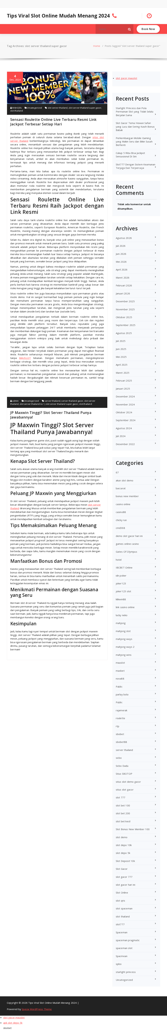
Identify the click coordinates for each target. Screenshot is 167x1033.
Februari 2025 (124, 380)
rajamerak (121, 710)
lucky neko (122, 615)
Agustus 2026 (124, 238)
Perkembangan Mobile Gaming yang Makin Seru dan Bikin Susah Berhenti (134, 141)
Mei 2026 (121, 261)
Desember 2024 (125, 396)
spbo (119, 964)
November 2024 (125, 404)
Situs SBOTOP (124, 773)
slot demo (122, 837)
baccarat (121, 488)
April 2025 (122, 364)
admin (15, 400)
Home (96, 45)
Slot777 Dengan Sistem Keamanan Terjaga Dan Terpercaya (135, 166)
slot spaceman (124, 908)
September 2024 (126, 420)
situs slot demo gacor (128, 781)
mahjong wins (123, 654)
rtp (117, 726)
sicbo (119, 757)
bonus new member (127, 496)
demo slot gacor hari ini (129, 536)
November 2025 (125, 309)
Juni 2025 (121, 349)
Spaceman (122, 932)
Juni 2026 (121, 253)
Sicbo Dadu (122, 765)
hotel (119, 559)
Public (119, 702)
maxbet (120, 670)
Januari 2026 (123, 293)
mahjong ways (124, 639)
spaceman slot (124, 948)
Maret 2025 (122, 372)
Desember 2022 (125, 444)
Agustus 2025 (124, 333)
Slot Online (122, 892)
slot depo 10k (124, 845)
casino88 (121, 512)
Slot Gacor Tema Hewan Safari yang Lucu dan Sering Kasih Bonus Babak (135, 126)
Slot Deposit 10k (125, 861)
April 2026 (122, 269)
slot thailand (16, 110)
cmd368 (120, 528)
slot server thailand (58, 107)
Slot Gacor (122, 868)
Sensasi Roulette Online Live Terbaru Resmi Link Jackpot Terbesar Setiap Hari (53, 121)
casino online (123, 504)
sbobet (120, 734)
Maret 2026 (122, 277)
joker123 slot (123, 591)
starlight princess (126, 972)
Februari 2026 (124, 285)
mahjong (121, 623)
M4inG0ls (17, 107)
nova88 (120, 678)
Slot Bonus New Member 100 (133, 829)
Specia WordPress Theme (37, 1009)
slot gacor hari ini (125, 884)
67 (117, 472)
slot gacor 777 (124, 876)
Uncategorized (34, 107)
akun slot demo (124, 480)
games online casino (127, 543)
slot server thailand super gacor (85, 107)
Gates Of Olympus (126, 551)
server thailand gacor (72, 400)
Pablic (119, 686)
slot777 (120, 924)
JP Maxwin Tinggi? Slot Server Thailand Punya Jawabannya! (50, 414)
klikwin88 (121, 599)
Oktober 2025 (124, 317)
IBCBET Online (124, 567)
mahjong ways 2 (125, 646)
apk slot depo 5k (12, 1022)
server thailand (52, 400)
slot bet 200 (123, 813)
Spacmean (122, 956)
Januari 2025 (123, 388)
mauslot (120, 662)
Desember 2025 (125, 301)
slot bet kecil (123, 821)
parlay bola (122, 694)
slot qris (120, 900)
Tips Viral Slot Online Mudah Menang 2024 (58, 16)
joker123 (121, 583)
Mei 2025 (121, 356)
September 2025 (126, 325)
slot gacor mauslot (126, 78)
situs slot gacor (125, 789)
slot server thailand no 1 (32, 403)
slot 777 (120, 797)
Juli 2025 (121, 341)
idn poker (121, 575)
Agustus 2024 (124, 428)
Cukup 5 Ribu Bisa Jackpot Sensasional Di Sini (130, 154)
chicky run (121, 520)
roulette (120, 718)
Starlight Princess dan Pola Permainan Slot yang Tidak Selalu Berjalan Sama (134, 111)
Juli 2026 (121, 245)
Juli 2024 (121, 436)
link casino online (125, 607)
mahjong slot (123, 631)
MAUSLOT (25, 358)
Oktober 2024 (124, 412)
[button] (129, 29)
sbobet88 (121, 742)
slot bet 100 (123, 805)
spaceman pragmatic (128, 940)
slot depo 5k (123, 853)
